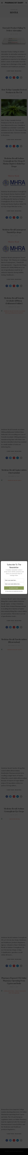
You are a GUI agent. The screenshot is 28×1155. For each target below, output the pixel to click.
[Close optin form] (25, 563)
